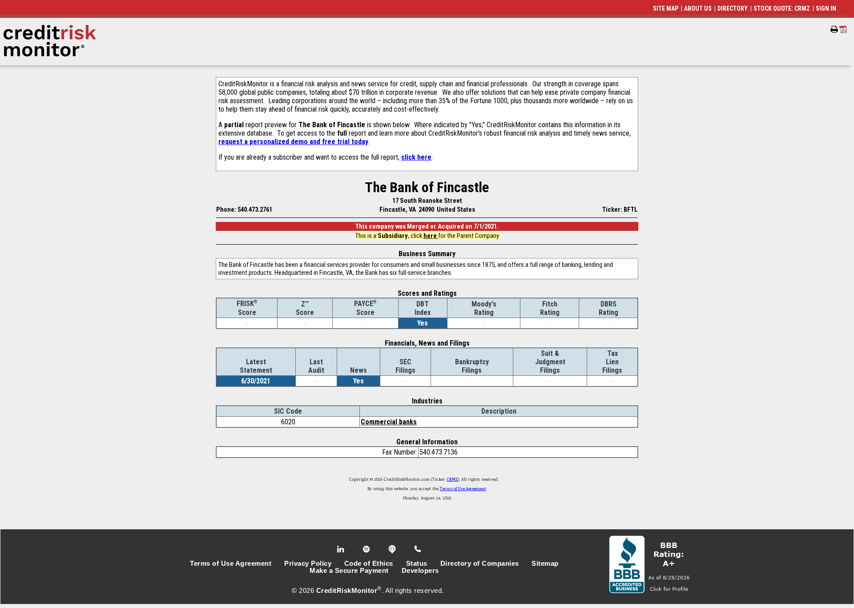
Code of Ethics (368, 563)
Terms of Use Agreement (463, 489)
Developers (420, 570)
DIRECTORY (732, 8)
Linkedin (341, 549)
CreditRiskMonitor (347, 590)
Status (416, 563)
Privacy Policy (307, 563)
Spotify (367, 549)
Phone (418, 549)
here (430, 236)
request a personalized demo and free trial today (293, 141)
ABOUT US (698, 8)
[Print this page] (834, 29)
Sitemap (545, 563)
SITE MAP (665, 8)
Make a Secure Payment (349, 570)
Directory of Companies (479, 563)
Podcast (393, 549)
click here (416, 157)
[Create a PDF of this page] (843, 29)
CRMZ (452, 480)
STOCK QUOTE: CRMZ (781, 8)
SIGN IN (826, 8)
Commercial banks (389, 422)
